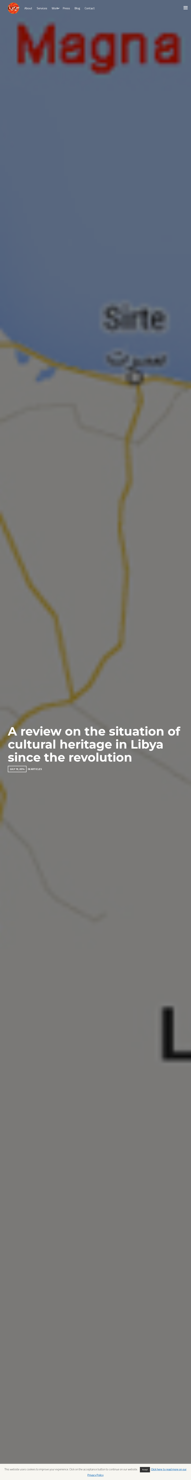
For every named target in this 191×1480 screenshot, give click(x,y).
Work (55, 8)
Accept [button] (145, 1469)
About (28, 8)
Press (66, 8)
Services (42, 8)
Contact (90, 8)
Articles (36, 769)
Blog (77, 8)
